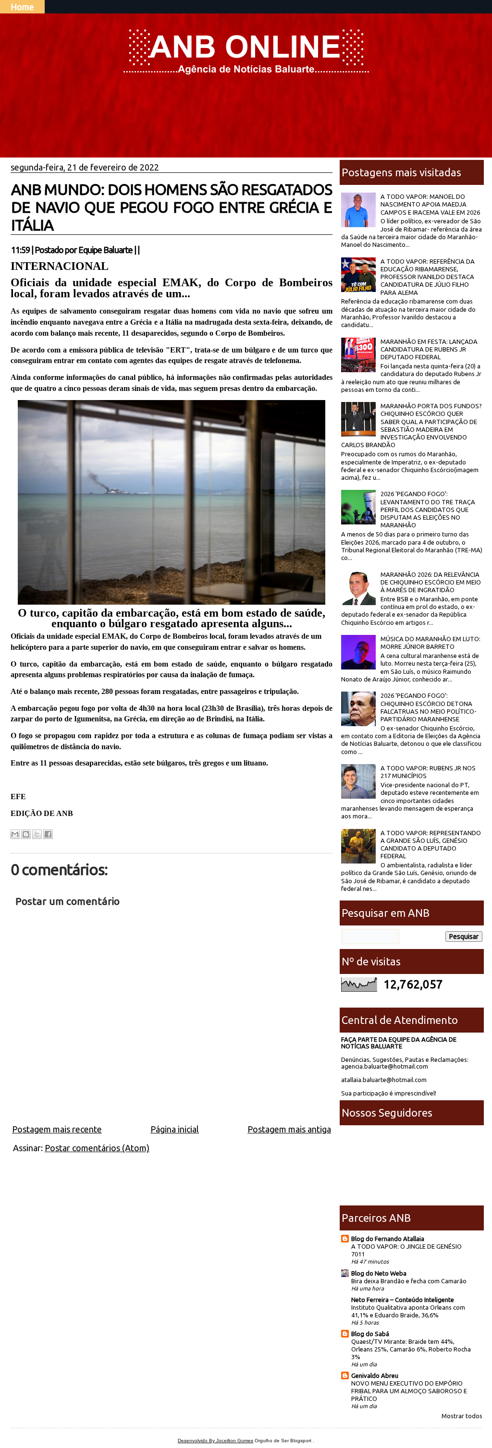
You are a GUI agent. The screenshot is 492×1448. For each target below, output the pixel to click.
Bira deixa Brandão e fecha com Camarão (409, 1281)
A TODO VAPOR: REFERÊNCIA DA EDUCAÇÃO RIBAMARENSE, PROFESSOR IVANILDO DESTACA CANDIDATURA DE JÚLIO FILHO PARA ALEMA (428, 277)
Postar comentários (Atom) (97, 1148)
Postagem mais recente (57, 1129)
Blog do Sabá (370, 1333)
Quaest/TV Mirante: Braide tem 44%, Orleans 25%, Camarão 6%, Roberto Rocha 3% (411, 1349)
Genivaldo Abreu (374, 1375)
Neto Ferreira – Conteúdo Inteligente (402, 1299)
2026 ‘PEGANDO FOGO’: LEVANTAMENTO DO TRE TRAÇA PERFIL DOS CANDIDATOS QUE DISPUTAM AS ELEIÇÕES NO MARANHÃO (428, 509)
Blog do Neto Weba (378, 1273)
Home (22, 7)
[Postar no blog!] (26, 834)
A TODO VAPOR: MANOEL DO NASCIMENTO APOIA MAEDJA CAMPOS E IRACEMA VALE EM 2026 (430, 204)
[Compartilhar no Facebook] (48, 834)
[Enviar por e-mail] (15, 834)
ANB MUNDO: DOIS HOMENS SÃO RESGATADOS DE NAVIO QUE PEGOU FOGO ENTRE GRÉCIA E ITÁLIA (171, 207)
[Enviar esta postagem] (142, 250)
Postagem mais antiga (289, 1129)
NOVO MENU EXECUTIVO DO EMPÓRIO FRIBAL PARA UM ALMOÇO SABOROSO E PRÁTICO (409, 1391)
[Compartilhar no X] (37, 834)
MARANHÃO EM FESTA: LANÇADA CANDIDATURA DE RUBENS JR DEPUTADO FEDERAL (429, 349)
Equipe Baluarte (105, 250)
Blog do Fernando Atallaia (387, 1238)
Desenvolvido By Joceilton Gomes (215, 1440)
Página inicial (174, 1129)
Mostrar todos (462, 1415)
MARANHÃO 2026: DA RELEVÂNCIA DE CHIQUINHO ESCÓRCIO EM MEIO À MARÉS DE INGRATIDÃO (431, 582)
